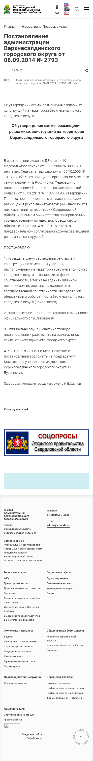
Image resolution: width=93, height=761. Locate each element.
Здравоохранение (57, 578)
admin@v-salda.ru (58, 525)
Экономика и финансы (18, 630)
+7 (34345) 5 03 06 (58, 515)
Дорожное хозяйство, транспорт (23, 588)
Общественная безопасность (66, 630)
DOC (6, 80)
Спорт (50, 593)
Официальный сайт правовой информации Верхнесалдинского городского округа (23, 548)
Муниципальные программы (21, 641)
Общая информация (15, 683)
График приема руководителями (66, 688)
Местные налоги (13, 656)
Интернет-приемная (58, 683)
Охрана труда (12, 666)
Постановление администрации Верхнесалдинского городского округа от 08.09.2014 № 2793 (48, 82)
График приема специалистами (65, 693)
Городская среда (15, 572)
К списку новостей (16, 409)
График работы (13, 719)
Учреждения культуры (60, 588)
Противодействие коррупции (22, 677)
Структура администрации (19, 714)
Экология (9, 593)
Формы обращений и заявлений (65, 698)
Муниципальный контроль (19, 661)
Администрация (14, 708)
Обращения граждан (60, 677)
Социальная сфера (59, 572)
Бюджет (8, 636)
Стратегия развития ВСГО (19, 646)
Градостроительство (16, 583)
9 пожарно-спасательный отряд (65, 645)
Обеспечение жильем (59, 583)
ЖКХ (6, 578)
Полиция (52, 650)
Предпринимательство (17, 651)
